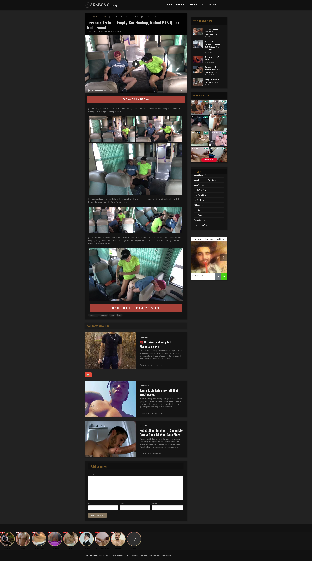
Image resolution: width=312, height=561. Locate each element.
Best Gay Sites (166, 555)
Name (90, 503)
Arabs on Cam (209, 5)
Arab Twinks (199, 185)
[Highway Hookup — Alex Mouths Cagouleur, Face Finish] (198, 31)
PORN (169, 5)
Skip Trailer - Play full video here (137, 308)
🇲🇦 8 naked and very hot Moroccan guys (155, 344)
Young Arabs (145, 337)
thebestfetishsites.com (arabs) (151, 555)
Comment (91, 474)
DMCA (122, 555)
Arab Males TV (200, 175)
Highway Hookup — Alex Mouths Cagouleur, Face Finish (213, 31)
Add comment (105, 31)
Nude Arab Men (200, 190)
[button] (112, 129)
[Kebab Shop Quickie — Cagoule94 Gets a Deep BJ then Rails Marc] (110, 439)
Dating (193, 5)
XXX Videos (96, 17)
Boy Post (198, 215)
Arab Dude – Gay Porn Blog (205, 180)
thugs (119, 315)
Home (89, 17)
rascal (112, 315)
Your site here (199, 220)
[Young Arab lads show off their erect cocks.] (110, 398)
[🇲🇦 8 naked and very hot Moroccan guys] (110, 350)
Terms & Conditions (112, 555)
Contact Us (100, 555)
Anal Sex (105, 17)
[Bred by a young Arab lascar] (198, 59)
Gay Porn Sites (200, 195)
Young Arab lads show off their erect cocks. (159, 392)
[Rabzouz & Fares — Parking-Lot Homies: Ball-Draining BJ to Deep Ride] (198, 44)
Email (122, 503)
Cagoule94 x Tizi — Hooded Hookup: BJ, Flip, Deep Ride (213, 69)
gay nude (103, 315)
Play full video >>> (137, 99)
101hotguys (198, 205)
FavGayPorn (135, 555)
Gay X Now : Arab (201, 225)
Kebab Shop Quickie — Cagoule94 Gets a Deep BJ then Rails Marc (162, 432)
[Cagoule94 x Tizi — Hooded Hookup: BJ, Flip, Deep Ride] (198, 69)
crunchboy (94, 315)
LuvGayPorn (199, 200)
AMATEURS (181, 5)
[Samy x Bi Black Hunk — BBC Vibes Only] (198, 82)
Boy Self (197, 210)
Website (154, 503)
